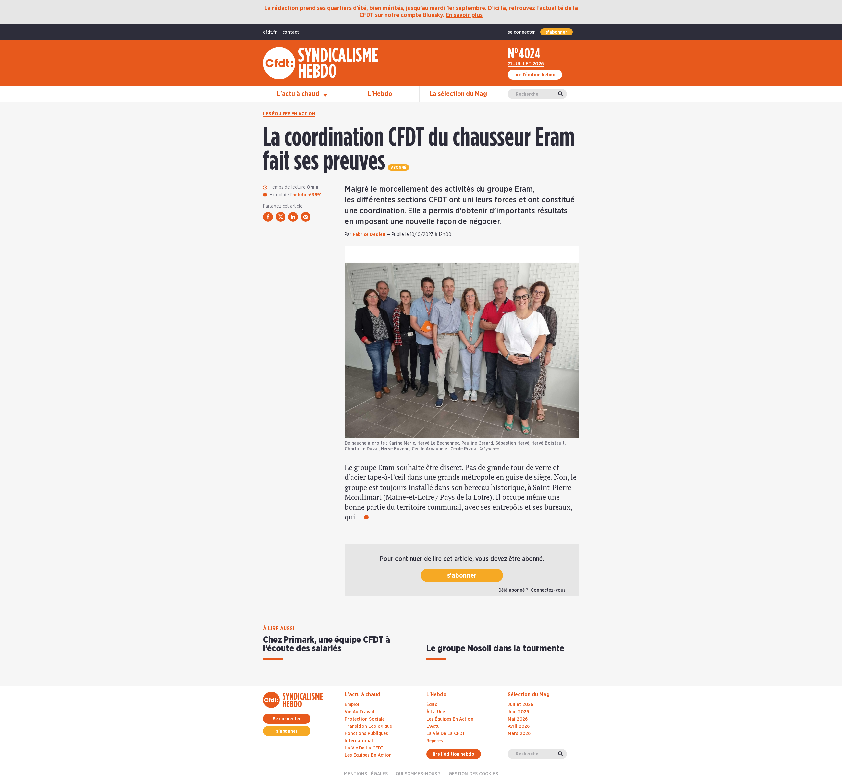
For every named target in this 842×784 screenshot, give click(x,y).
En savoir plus (464, 15)
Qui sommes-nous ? (418, 774)
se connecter (521, 32)
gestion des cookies (473, 774)
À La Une (435, 712)
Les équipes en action (289, 114)
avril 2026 (519, 726)
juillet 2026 (520, 705)
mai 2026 (518, 719)
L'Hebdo (380, 94)
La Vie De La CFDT (445, 733)
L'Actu (433, 726)
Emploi (352, 705)
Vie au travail (359, 712)
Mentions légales (366, 774)
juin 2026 (518, 712)
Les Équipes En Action (449, 719)
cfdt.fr (270, 32)
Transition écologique (368, 726)
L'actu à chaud (299, 94)
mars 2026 (519, 733)
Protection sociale (364, 719)
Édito (432, 705)
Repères (434, 741)
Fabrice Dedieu (369, 234)
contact (290, 32)
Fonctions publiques (366, 733)
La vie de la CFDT (364, 748)
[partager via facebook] (268, 217)
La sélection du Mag (458, 94)
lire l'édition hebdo (453, 754)
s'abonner (556, 32)
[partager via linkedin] (293, 217)
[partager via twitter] (280, 217)
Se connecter (287, 719)
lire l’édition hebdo (535, 75)
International (359, 741)
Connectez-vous (548, 590)
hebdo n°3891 (307, 195)
